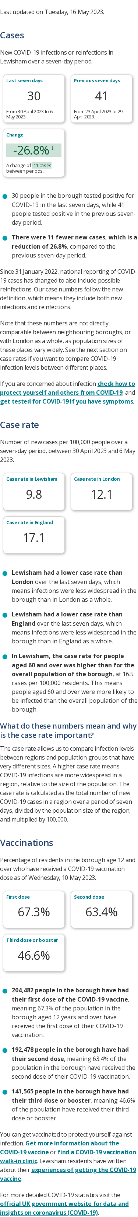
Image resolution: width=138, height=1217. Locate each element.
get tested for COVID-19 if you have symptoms (66, 401)
